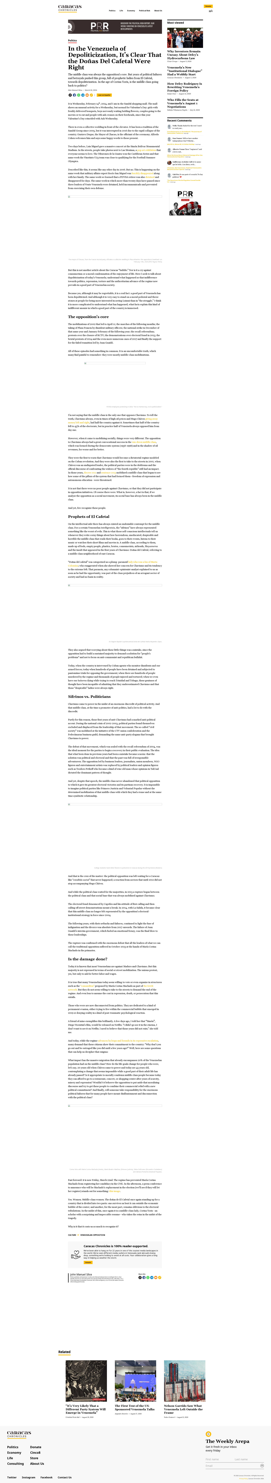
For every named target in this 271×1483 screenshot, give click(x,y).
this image (114, 1191)
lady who (133, 562)
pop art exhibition (146, 150)
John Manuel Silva (75, 90)
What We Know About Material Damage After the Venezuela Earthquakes (184, 156)
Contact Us (65, 1477)
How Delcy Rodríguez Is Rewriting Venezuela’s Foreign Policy (184, 87)
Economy (131, 10)
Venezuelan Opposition (92, 1235)
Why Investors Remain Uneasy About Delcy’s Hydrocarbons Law (183, 55)
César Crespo (172, 61)
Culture (72, 1235)
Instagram (28, 1477)
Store (34, 1458)
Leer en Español (104, 95)
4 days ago (186, 133)
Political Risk (144, 10)
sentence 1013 (108, 472)
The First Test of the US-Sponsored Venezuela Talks (135, 1407)
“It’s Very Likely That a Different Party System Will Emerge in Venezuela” (86, 1409)
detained (150, 177)
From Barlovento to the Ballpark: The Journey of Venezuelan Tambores (184, 132)
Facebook (47, 1477)
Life (121, 10)
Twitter (12, 1477)
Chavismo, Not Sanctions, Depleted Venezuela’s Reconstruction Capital (184, 168)
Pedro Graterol (169, 1417)
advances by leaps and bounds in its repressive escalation (127, 1040)
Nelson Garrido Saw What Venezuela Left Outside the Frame (183, 1409)
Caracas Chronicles (174, 78)
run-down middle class (143, 442)
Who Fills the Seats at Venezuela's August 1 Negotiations (182, 103)
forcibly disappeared (142, 173)
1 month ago (198, 144)
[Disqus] (115, 1314)
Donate (208, 6)
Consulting (15, 1463)
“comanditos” (87, 986)
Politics (112, 10)
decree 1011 (89, 472)
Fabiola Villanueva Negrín (177, 110)
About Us (158, 10)
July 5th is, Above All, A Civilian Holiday (180, 144)
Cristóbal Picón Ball (73, 1417)
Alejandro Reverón (121, 1414)
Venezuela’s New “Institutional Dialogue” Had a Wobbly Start (184, 71)
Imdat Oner (171, 94)
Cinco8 (35, 1452)
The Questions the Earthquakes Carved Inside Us (183, 181)
